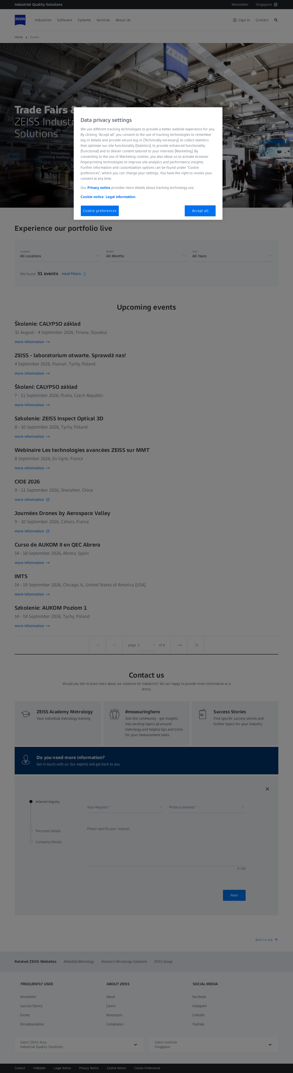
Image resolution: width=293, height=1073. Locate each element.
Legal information (120, 197)
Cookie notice (92, 197)
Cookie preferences (100, 211)
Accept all (200, 211)
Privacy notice (98, 187)
